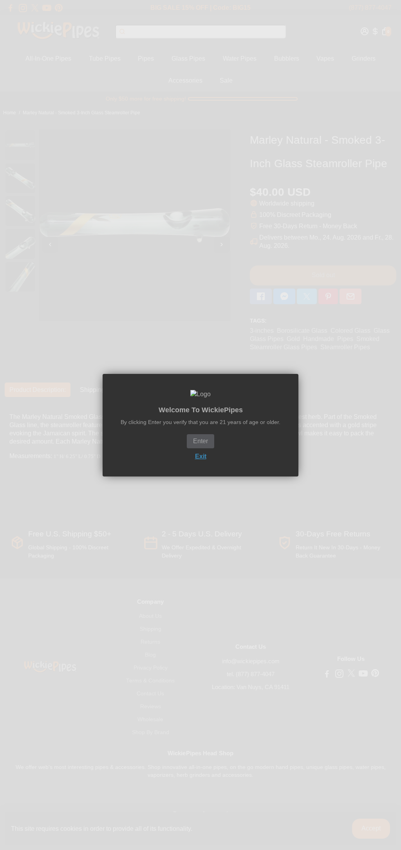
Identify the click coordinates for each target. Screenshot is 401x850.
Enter (200, 441)
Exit (200, 456)
